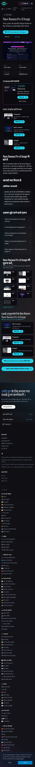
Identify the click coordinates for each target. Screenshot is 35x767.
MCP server (4, 481)
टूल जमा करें (4, 448)
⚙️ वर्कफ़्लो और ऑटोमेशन (6, 653)
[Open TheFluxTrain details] (10, 88)
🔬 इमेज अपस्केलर (5, 499)
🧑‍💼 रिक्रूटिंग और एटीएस (6, 697)
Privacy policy (20, 758)
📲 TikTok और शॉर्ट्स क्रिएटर (8, 539)
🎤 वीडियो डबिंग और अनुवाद (7, 550)
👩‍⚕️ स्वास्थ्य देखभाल (5, 750)
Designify (16, 140)
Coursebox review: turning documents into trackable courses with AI (16, 460)
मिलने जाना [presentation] (21, 97)
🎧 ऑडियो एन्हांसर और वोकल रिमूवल (9, 563)
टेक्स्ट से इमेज (15, 9)
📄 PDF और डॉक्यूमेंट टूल (6, 581)
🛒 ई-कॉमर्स (4, 689)
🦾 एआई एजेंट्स (4, 639)
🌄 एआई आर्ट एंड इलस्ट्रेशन (7, 504)
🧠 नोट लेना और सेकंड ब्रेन (7, 645)
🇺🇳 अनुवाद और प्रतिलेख (6, 560)
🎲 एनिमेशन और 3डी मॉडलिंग (7, 507)
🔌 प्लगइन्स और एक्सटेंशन (7, 621)
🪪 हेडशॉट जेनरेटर (5, 531)
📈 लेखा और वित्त (5, 703)
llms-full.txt (4, 478)
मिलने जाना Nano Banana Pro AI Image (16, 32)
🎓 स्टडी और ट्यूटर (5, 747)
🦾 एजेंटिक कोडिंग (5, 613)
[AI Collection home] (4, 3)
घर (4, 9)
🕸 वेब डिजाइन (4, 629)
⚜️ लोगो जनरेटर (5, 526)
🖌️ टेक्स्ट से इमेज (5, 513)
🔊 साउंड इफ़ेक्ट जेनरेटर (6, 573)
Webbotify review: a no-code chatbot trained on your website (16, 467)
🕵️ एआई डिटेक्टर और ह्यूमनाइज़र (8, 584)
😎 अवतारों (3, 496)
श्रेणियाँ (9, 9)
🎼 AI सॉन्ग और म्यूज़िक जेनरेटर (8, 557)
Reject (9, 762)
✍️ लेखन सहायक (5, 600)
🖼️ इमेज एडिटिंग (4, 502)
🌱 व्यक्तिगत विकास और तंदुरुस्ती (8, 655)
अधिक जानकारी (23, 101)
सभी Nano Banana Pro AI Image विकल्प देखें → (17, 361)
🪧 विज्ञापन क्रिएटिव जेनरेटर (7, 674)
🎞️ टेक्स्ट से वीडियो (5, 544)
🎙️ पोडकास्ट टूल (5, 565)
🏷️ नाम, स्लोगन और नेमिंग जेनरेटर (8, 594)
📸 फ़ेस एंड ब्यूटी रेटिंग (6, 518)
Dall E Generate (18, 127)
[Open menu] (32, 3)
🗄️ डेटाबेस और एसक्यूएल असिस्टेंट (8, 618)
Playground (17, 114)
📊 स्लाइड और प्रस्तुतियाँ (6, 705)
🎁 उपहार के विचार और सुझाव (7, 729)
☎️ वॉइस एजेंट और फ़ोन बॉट (7, 571)
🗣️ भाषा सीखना (4, 739)
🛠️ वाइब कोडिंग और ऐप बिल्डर (7, 626)
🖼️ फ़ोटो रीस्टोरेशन (5, 521)
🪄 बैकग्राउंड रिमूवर (5, 523)
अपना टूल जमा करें (8, 407)
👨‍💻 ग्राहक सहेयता (5, 695)
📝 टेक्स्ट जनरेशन (5, 592)
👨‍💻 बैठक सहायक (5, 647)
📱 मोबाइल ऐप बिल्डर (5, 624)
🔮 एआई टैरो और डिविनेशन (7, 731)
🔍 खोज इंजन (4, 716)
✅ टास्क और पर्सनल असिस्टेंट (7, 642)
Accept (25, 762)
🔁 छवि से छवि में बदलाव (6, 510)
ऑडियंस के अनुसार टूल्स (6, 443)
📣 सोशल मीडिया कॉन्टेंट (6, 679)
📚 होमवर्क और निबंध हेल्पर (7, 605)
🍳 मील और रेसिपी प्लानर (6, 650)
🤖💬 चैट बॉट (4, 718)
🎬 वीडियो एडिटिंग (5, 547)
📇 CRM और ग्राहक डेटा (7, 663)
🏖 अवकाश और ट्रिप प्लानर (7, 636)
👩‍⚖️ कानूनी (3, 692)
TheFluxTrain (21, 89)
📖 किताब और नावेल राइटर (7, 589)
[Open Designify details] (8, 142)
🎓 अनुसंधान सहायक (5, 713)
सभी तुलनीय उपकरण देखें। (8, 307)
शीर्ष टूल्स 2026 (4, 446)
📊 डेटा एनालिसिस (5, 721)
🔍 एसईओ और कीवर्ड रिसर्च (7, 671)
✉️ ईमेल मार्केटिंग (5, 666)
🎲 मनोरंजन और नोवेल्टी (6, 742)
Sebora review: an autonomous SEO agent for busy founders (16, 457)
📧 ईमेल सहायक (5, 668)
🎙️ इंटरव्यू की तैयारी (5, 687)
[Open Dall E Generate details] (8, 129)
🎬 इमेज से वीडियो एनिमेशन (7, 542)
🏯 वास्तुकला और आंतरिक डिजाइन (8, 529)
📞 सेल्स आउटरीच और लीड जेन (8, 676)
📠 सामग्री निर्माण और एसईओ (7, 603)
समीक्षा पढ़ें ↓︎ (7, 37)
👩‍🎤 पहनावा (3, 515)
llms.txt (3, 475)
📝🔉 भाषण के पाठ (5, 568)
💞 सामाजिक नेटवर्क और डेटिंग (7, 745)
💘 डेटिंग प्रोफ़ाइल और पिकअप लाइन (9, 737)
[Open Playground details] (8, 116)
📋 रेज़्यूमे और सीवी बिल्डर (6, 700)
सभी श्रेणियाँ (4, 438)
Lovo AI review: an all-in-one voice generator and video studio (17, 464)
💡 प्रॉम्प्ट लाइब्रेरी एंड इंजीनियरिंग (8, 597)
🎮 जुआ (3, 734)
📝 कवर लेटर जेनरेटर (6, 586)
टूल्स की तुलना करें (5, 441)
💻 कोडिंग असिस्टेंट (5, 615)
